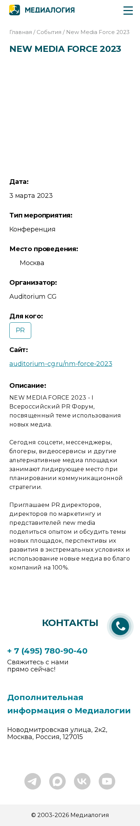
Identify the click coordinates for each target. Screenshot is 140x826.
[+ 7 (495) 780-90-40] (120, 640)
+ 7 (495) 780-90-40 (47, 651)
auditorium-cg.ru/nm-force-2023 (60, 364)
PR (20, 330)
